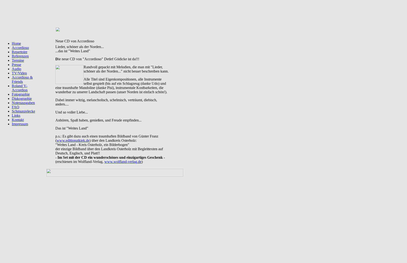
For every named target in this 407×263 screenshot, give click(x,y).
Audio (16, 69)
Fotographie (21, 94)
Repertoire (19, 52)
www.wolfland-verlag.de (123, 162)
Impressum (20, 124)
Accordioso (20, 48)
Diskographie (22, 99)
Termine (18, 60)
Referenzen (20, 56)
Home (16, 43)
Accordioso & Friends (22, 79)
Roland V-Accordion (20, 88)
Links (16, 115)
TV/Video (19, 73)
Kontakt (18, 120)
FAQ (15, 107)
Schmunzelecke (23, 111)
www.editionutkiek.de (73, 140)
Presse (16, 65)
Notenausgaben (23, 103)
